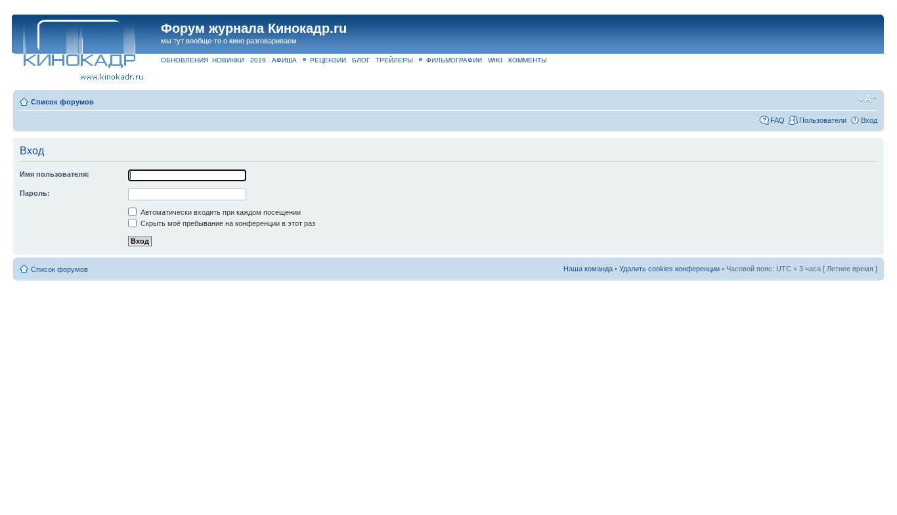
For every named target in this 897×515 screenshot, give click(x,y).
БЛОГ (361, 60)
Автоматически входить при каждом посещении (220, 212)
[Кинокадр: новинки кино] (78, 42)
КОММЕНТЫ (527, 60)
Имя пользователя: (54, 174)
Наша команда (588, 269)
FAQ (777, 120)
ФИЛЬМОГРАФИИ (454, 60)
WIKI (495, 60)
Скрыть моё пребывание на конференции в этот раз (227, 223)
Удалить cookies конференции (669, 269)
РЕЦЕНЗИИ (328, 60)
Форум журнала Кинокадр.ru (254, 28)
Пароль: (35, 193)
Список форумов (62, 102)
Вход (869, 120)
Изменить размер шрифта (867, 99)
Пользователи (822, 120)
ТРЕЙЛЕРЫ (394, 60)
